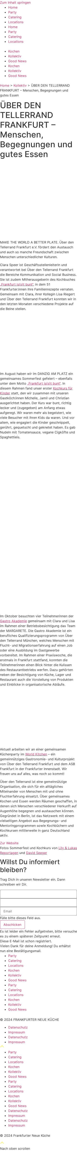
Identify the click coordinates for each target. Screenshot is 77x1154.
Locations (15, 22)
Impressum (16, 1032)
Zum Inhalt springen (15, 2)
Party (12, 12)
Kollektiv (14, 56)
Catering (15, 17)
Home (12, 7)
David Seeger (36, 853)
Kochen (14, 51)
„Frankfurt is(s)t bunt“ (16, 284)
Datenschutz (18, 1027)
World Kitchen (36, 754)
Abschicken (12, 925)
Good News (17, 61)
